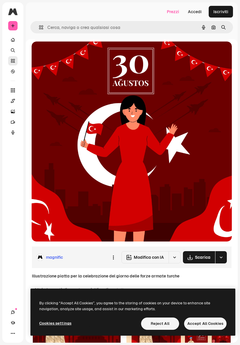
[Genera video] (13, 122)
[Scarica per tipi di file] (221, 257)
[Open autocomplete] (39, 27)
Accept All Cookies (205, 323)
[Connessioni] (13, 312)
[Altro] (13, 333)
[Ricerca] (13, 50)
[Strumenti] (13, 90)
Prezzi (173, 11)
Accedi (195, 11)
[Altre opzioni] (113, 257)
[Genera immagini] (13, 111)
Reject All (160, 323)
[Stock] (13, 60)
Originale (70, 52)
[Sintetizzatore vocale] (13, 132)
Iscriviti (220, 11)
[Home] (13, 39)
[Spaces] (13, 101)
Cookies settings (55, 323)
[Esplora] (13, 71)
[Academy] (13, 322)
